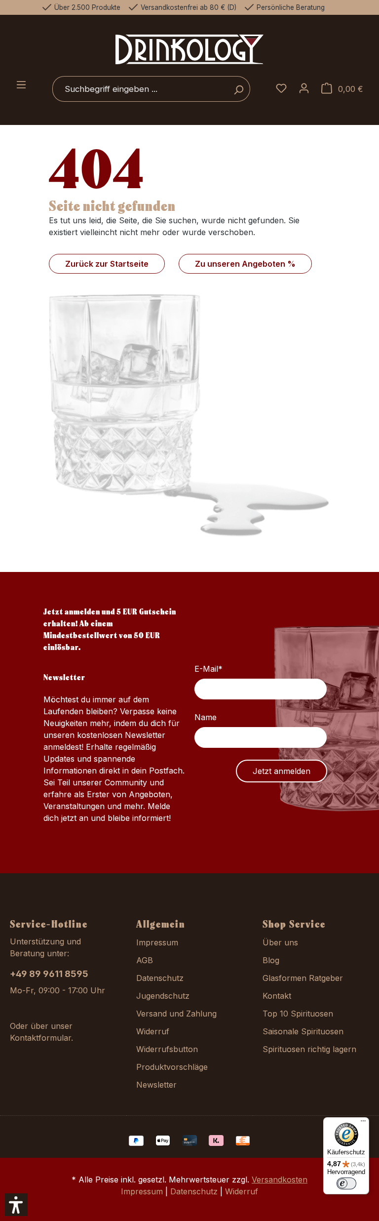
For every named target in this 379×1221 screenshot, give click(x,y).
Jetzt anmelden (281, 771)
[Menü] (21, 85)
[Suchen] (238, 89)
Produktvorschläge (172, 1067)
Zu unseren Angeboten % (245, 264)
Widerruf (152, 1031)
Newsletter (156, 1085)
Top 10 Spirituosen (298, 1013)
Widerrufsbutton (167, 1049)
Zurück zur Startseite (107, 264)
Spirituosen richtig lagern (309, 1049)
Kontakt (277, 996)
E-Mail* (208, 669)
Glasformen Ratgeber (303, 978)
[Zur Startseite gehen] (189, 49)
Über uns (280, 942)
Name (205, 717)
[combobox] (139, 89)
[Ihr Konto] (304, 89)
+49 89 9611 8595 (49, 974)
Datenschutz (160, 978)
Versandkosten (279, 1179)
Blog (271, 960)
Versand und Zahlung (176, 1013)
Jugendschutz (163, 996)
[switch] (346, 1183)
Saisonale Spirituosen (303, 1031)
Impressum (157, 942)
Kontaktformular (40, 1038)
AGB (144, 960)
